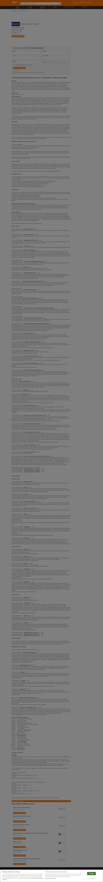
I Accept (91, 873)
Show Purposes (91, 878)
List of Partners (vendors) (50, 878)
